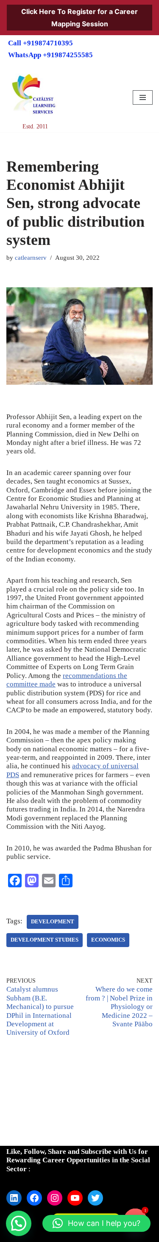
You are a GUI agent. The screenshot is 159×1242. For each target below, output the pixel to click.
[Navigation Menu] (143, 97)
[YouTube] (75, 1198)
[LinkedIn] (14, 1198)
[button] (18, 1223)
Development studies (44, 940)
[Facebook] (34, 1198)
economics (108, 940)
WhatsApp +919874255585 (50, 55)
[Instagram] (54, 1198)
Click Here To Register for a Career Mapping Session (79, 17)
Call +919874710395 (40, 43)
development (52, 922)
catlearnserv (31, 257)
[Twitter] (95, 1198)
